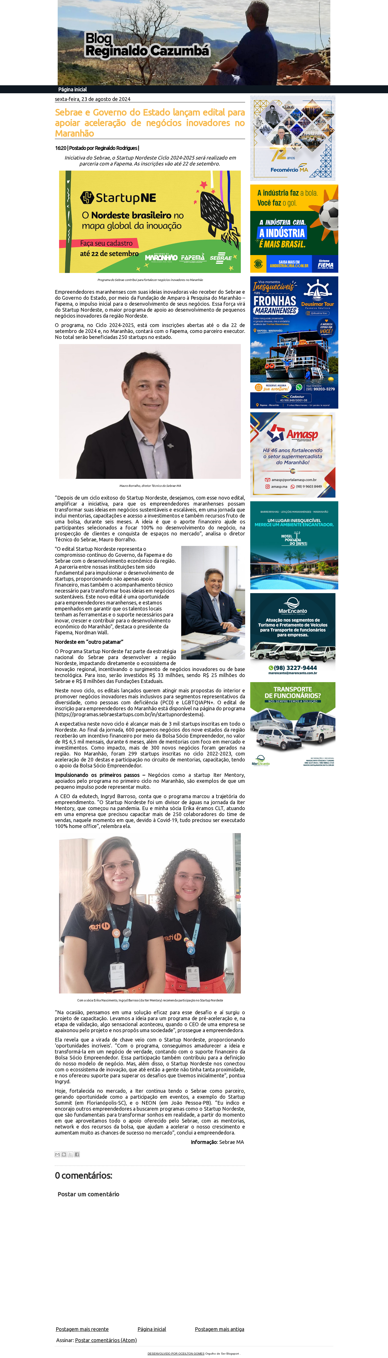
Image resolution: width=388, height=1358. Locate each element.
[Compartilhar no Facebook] (77, 1154)
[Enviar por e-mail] (57, 1154)
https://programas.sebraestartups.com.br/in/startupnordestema (129, 714)
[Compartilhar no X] (70, 1154)
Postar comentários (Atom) (106, 1340)
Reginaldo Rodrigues (116, 148)
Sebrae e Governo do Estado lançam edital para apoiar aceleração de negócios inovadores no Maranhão (150, 122)
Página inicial (72, 89)
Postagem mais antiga (219, 1329)
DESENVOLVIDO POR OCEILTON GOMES (176, 1353)
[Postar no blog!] (64, 1154)
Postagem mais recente (82, 1329)
